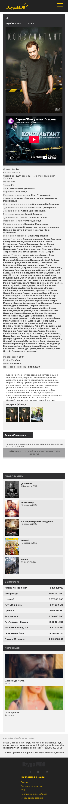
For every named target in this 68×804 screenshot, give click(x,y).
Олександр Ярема (26, 348)
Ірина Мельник (36, 265)
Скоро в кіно (14, 476)
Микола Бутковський (48, 272)
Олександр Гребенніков (45, 204)
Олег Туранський (40, 195)
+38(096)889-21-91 (53, 747)
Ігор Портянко (45, 249)
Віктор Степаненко (32, 333)
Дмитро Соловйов (13, 246)
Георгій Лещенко (39, 305)
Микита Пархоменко (15, 320)
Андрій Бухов (11, 275)
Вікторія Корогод (33, 230)
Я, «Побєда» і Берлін (16, 622)
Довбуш (9, 610)
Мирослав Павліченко (48, 318)
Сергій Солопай (12, 333)
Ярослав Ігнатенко (46, 290)
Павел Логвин (45, 348)
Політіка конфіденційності (34, 794)
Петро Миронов (22, 310)
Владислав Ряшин (48, 227)
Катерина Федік (33, 338)
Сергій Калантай (12, 293)
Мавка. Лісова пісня (16, 587)
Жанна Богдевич (25, 272)
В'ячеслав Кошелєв (14, 300)
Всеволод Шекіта (35, 343)
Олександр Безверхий (37, 270)
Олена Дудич (28, 285)
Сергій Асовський (51, 267)
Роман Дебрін (46, 251)
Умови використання (32, 798)
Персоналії (12, 648)
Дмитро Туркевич (13, 338)
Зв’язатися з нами (33, 777)
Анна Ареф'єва (33, 246)
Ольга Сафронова (39, 328)
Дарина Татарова (37, 217)
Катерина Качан (29, 262)
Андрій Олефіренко (33, 315)
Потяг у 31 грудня (15, 639)
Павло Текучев (11, 336)
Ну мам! (9, 599)
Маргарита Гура (49, 262)
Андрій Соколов (46, 331)
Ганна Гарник (44, 277)
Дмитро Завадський (32, 288)
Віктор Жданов (11, 288)
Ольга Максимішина (34, 283)
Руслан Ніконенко (45, 313)
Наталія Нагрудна (24, 313)
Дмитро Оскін (27, 318)
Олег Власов (28, 277)
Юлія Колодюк (11, 295)
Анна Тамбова (52, 333)
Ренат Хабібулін (52, 338)
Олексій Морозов (33, 239)
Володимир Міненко (15, 265)
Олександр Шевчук (14, 343)
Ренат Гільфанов (26, 198)
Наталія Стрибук (12, 230)
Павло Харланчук (28, 244)
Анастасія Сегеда (26, 331)
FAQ (23, 790)
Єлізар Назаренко (13, 241)
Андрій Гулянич (33, 214)
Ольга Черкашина (38, 235)
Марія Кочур (48, 298)
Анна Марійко (40, 308)
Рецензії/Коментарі (16, 435)
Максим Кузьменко (24, 303)
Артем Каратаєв (32, 293)
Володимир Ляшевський (17, 308)
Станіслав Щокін (27, 251)
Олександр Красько (37, 300)
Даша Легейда (20, 305)
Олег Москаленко (42, 310)
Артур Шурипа (40, 346)
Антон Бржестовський (33, 210)
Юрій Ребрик (51, 260)
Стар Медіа (21, 191)
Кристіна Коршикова (36, 224)
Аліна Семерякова (47, 198)
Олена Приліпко (37, 323)
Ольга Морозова (26, 249)
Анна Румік (41, 326)
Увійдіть (13, 451)
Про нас (25, 782)
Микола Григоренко (28, 280)
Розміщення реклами (32, 786)
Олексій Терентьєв (26, 227)
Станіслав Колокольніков (35, 295)
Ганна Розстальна (23, 326)
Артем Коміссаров (29, 298)
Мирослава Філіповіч (31, 257)
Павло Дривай (11, 285)
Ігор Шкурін (24, 346)
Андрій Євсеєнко (46, 285)
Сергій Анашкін (31, 267)
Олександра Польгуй (15, 323)
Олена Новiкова (12, 315)
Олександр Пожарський (41, 320)
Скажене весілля (14, 633)
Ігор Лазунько (44, 303)
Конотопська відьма (16, 627)
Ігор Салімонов (19, 328)
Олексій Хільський (13, 341)
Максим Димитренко (44, 207)
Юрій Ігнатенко (25, 290)
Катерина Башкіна (13, 270)
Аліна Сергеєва (52, 239)
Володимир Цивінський (29, 260)
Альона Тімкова (30, 336)
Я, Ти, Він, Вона (13, 605)
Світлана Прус (11, 262)
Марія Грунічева (12, 283)
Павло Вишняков (34, 241)
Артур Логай (47, 244)
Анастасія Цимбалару (35, 255)
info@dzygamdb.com (47, 745)
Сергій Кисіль (50, 293)
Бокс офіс (12, 581)
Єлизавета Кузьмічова (24, 351)
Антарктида (11, 593)
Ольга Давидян (33, 220)
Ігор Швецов (10, 200)
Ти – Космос (12, 616)
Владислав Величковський (35, 275)
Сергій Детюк (54, 283)
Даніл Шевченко (49, 341)
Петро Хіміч (32, 341)
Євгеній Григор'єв (51, 280)
